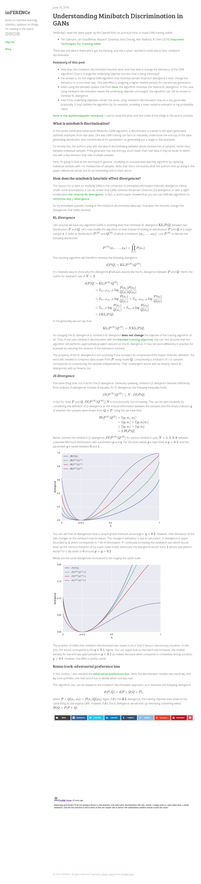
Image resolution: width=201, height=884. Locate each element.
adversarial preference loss (111, 674)
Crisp (111, 874)
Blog (8, 49)
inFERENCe (17, 12)
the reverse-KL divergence (86, 194)
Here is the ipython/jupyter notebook (78, 115)
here (115, 87)
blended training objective (135, 339)
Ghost (105, 874)
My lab (9, 42)
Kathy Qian (128, 874)
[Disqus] (123, 758)
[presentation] (73, 199)
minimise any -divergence (71, 199)
